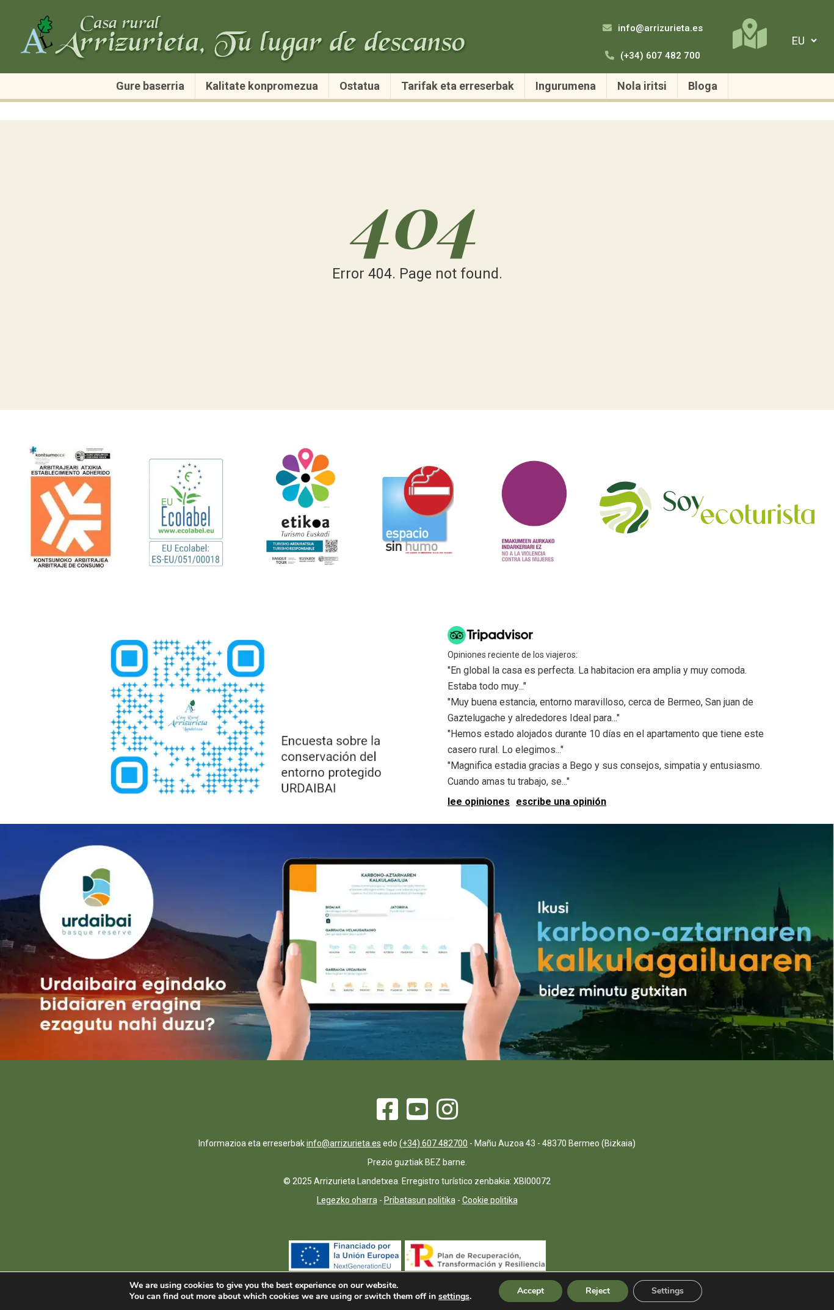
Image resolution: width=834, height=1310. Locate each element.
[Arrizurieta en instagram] (447, 1115)
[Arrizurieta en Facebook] (387, 1115)
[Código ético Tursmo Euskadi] (302, 565)
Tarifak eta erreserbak (457, 85)
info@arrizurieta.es (659, 28)
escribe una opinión (561, 801)
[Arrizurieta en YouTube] (417, 1115)
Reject (598, 1291)
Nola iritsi (642, 85)
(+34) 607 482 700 (659, 55)
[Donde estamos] (750, 33)
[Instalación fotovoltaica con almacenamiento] (345, 1267)
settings (454, 1296)
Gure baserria (150, 85)
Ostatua (359, 85)
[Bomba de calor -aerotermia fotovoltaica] (475, 1267)
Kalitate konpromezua (262, 85)
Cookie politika (490, 1200)
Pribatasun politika (419, 1200)
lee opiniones (479, 801)
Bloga (702, 85)
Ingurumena (565, 85)
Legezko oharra (347, 1200)
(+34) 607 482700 (433, 1143)
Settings (667, 1291)
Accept (530, 1291)
